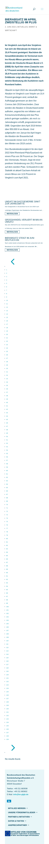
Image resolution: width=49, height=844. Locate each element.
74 (7, 518)
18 (7, 327)
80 (7, 538)
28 (7, 361)
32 (7, 375)
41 (7, 406)
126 (7, 695)
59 (7, 467)
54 (7, 450)
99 (7, 603)
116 (7, 661)
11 (7, 304)
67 (7, 494)
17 (7, 324)
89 (7, 569)
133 (7, 719)
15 (7, 317)
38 (7, 395)
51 (7, 440)
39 (7, 399)
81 (7, 542)
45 (7, 419)
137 (7, 732)
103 (7, 617)
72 (7, 511)
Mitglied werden (16, 808)
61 (7, 474)
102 (7, 613)
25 (7, 351)
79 (7, 535)
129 (7, 705)
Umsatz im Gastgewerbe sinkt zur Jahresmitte (22, 202)
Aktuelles (22, 27)
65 (7, 487)
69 (7, 501)
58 (7, 463)
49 (7, 433)
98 (7, 600)
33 (7, 378)
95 (7, 589)
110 (7, 640)
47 (7, 426)
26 (7, 355)
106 (7, 627)
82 (7, 545)
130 (7, 708)
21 (7, 338)
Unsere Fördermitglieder (21, 812)
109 (7, 637)
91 (7, 576)
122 (7, 681)
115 (7, 657)
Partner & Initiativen (19, 817)
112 (7, 647)
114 (7, 654)
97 (7, 596)
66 (7, 491)
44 (7, 416)
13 (7, 310)
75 (7, 521)
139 (7, 739)
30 (7, 368)
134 (7, 722)
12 (7, 307)
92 (7, 579)
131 (7, 712)
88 (7, 566)
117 (7, 664)
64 (7, 484)
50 (7, 436)
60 (7, 470)
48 (7, 429)
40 (7, 402)
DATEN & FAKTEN (16, 821)
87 (7, 562)
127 (7, 698)
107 (7, 630)
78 (7, 532)
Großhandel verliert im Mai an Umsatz (23, 221)
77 (7, 528)
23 (7, 344)
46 (7, 423)
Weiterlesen (12, 214)
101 (7, 610)
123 (7, 685)
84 (7, 552)
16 (7, 321)
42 (7, 409)
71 (7, 508)
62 (7, 477)
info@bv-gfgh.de (20, 794)
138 (7, 736)
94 (7, 586)
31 (7, 372)
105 (7, 623)
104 (7, 620)
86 (7, 559)
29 (7, 365)
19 (7, 331)
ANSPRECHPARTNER (17, 825)
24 (7, 348)
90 (7, 572)
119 (7, 671)
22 (7, 341)
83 (7, 549)
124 (7, 688)
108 (7, 634)
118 (7, 668)
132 (7, 715)
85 (7, 555)
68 (7, 497)
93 (7, 583)
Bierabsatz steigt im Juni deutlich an (19, 239)
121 (7, 678)
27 (7, 358)
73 (7, 515)
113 (7, 651)
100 (7, 606)
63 (7, 480)
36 (7, 389)
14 (7, 314)
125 (7, 691)
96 (7, 593)
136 (7, 729)
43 (7, 412)
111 (7, 644)
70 (7, 504)
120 (7, 674)
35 (7, 385)
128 (7, 702)
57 (7, 460)
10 (7, 300)
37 (7, 392)
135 (7, 725)
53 (7, 446)
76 (7, 525)
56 (7, 457)
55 (7, 453)
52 (7, 443)
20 (7, 334)
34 (7, 382)
